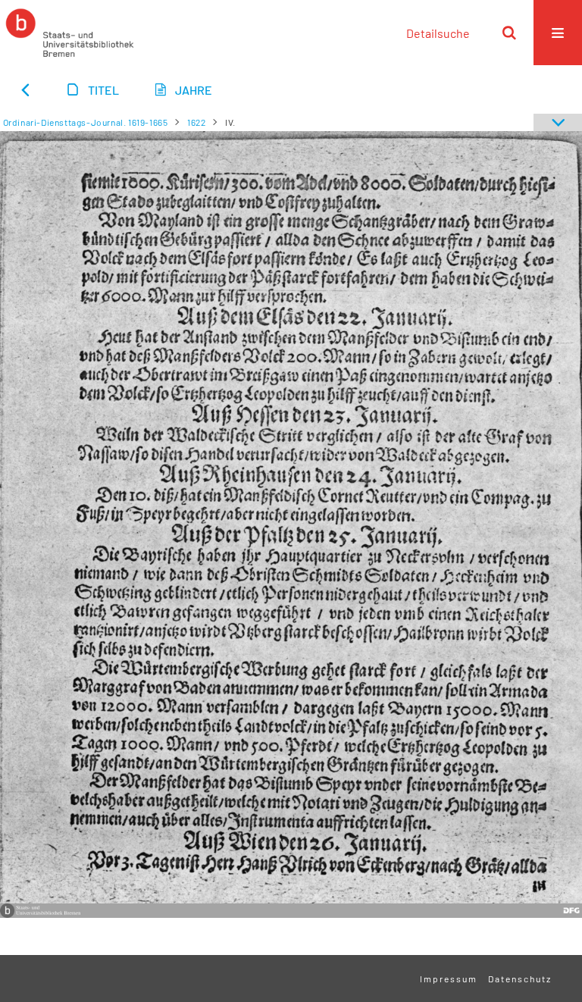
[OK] (509, 32)
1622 (196, 122)
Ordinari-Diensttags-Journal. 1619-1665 (85, 122)
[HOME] (70, 33)
